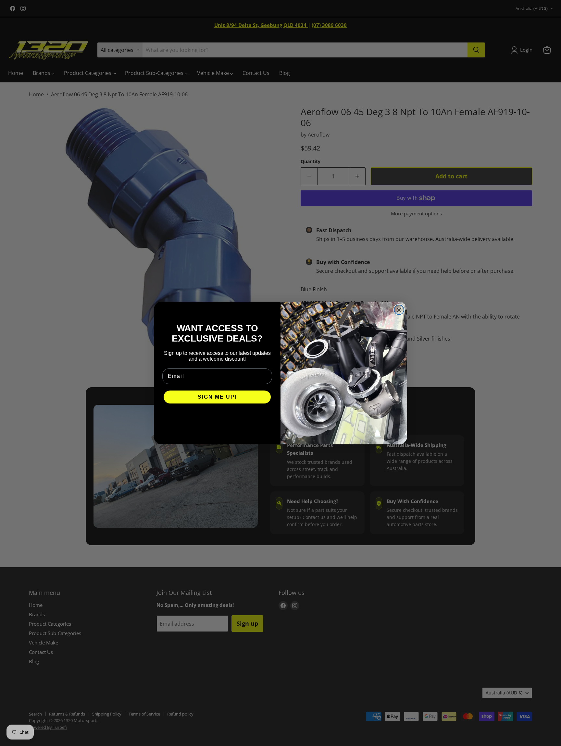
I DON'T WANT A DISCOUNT (217, 416)
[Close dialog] (399, 310)
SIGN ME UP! (217, 397)
